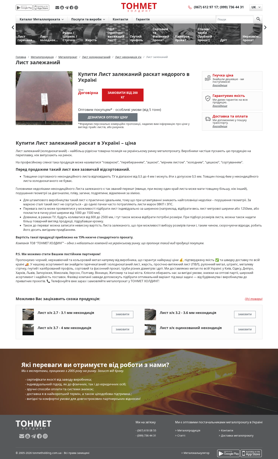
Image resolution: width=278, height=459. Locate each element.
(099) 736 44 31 (232, 7)
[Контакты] (190, 7)
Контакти (120, 19)
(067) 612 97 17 (206, 7)
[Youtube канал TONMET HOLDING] (62, 7)
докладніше (220, 85)
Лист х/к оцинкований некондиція (191, 327)
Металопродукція (188, 430)
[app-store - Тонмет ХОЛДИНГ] (41, 7)
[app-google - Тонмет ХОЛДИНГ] (24, 7)
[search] (258, 19)
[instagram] (76, 7)
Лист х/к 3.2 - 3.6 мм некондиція (188, 312)
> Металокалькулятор (195, 453)
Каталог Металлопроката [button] (40, 19)
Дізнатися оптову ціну (108, 117)
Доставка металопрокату (237, 435)
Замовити (122, 314)
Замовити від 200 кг (123, 95)
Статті (181, 435)
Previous (13, 27)
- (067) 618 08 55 (146, 430)
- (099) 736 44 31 (146, 435)
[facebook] (72, 7)
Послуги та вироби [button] (86, 19)
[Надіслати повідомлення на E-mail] (57, 7)
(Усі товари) (253, 299)
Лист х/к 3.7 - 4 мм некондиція (64, 327)
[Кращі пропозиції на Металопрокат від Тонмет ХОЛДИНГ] (139, 7)
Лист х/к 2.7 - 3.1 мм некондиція (66, 312)
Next (265, 27)
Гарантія (143, 19)
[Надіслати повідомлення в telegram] (67, 7)
